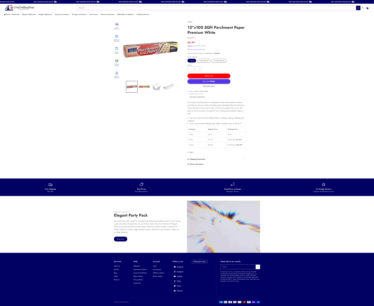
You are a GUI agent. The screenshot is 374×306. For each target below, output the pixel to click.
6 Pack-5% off (204, 61)
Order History (158, 276)
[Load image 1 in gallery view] (132, 86)
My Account (157, 269)
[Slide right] (177, 87)
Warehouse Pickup (140, 269)
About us (117, 266)
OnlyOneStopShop (123, 302)
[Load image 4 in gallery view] (169, 86)
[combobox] (218, 8)
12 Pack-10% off (219, 61)
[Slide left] (123, 87)
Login (155, 266)
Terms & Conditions (140, 273)
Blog (115, 273)
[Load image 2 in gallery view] (144, 86)
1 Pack (192, 61)
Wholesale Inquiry (200, 262)
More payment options (209, 86)
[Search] (358, 8)
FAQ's (116, 276)
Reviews (117, 280)
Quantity (189, 65)
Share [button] (191, 152)
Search (116, 269)
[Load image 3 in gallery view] (156, 86)
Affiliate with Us (158, 273)
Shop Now (120, 239)
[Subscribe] (258, 267)
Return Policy (138, 276)
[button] (16, 14)
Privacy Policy (138, 280)
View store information (197, 97)
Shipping (190, 46)
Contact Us (137, 283)
